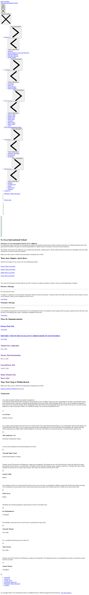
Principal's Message (13, 56)
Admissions (7, 139)
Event (9, 125)
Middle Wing (11, 118)
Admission (14, 388)
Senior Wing (11, 119)
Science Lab (11, 187)
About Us (7, 37)
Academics (7, 69)
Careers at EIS (8, 580)
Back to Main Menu (13, 49)
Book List (10, 85)
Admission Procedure (13, 153)
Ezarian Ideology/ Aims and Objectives (18, 52)
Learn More (4, 299)
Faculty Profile (12, 57)
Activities (10, 121)
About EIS (7, 577)
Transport (10, 189)
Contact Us (7, 190)
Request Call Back (6, 388)
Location (6, 585)
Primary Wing (11, 116)
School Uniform (12, 88)
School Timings (12, 87)
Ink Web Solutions (66, 593)
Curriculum (11, 83)
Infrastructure (7, 169)
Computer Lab (12, 184)
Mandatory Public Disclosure (12, 193)
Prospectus (11, 156)
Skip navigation (5, 1)
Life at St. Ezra (8, 100)
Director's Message (13, 54)
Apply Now (20, 388)
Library (10, 186)
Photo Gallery (11, 122)
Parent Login (7, 200)
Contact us (7, 579)
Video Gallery (11, 124)
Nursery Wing (11, 114)
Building (10, 183)
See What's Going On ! (10, 582)
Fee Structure (11, 155)
